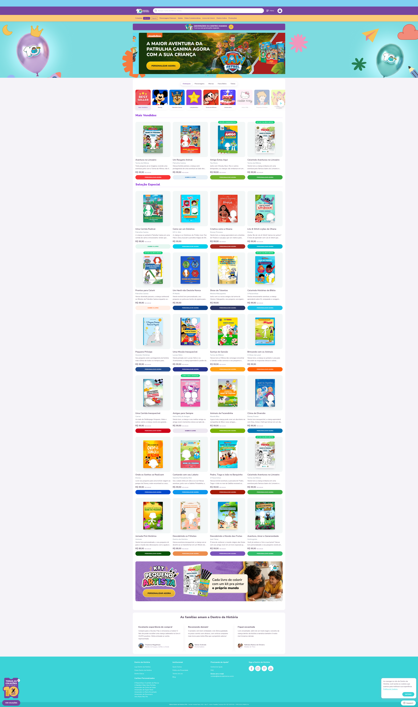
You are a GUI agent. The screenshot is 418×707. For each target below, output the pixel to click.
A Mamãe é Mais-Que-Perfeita (145, 685)
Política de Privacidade (180, 670)
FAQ (212, 670)
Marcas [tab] (211, 84)
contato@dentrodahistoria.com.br (222, 676)
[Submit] (155, 10)
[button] (205, 75)
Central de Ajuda (216, 667)
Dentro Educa (139, 674)
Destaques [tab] (186, 84)
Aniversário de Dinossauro (143, 694)
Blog (174, 677)
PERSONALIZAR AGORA (153, 177)
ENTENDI (408, 694)
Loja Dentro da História (142, 667)
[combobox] (208, 10)
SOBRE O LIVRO (190, 177)
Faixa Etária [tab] (222, 84)
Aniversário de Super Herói (143, 690)
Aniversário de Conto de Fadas (145, 687)
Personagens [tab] (199, 84)
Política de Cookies (390, 689)
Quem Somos (177, 667)
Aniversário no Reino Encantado (145, 692)
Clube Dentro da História (143, 670)
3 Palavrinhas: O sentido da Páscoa (146, 683)
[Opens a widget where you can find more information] (408, 703)
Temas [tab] (233, 84)
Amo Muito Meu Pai (141, 697)
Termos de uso (178, 674)
